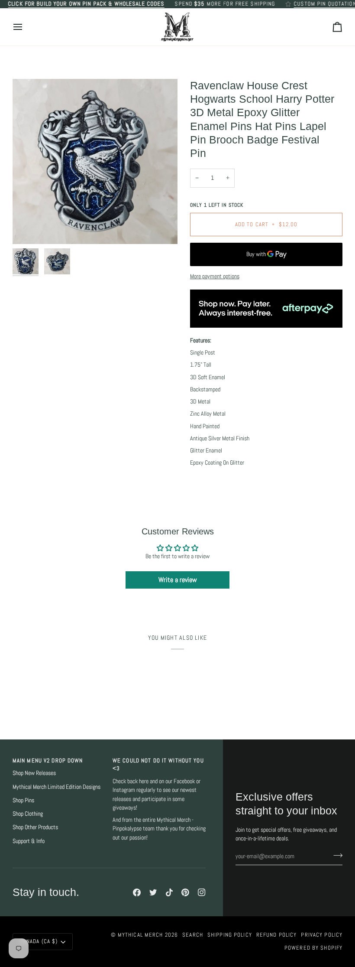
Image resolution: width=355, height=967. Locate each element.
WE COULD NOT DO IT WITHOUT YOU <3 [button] (158, 764)
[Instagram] (202, 892)
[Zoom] (95, 161)
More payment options (214, 276)
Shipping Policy (229, 934)
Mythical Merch (140, 934)
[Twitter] (153, 892)
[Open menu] (26, 27)
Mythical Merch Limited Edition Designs (56, 787)
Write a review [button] (177, 579)
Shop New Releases (34, 773)
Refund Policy (276, 934)
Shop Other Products (35, 827)
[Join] (335, 855)
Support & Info (29, 841)
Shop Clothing (28, 813)
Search (192, 934)
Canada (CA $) (39, 941)
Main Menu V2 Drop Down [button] (48, 760)
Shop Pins (23, 800)
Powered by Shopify (313, 947)
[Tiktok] (169, 892)
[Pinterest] (185, 892)
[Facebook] (137, 892)
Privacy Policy (321, 934)
